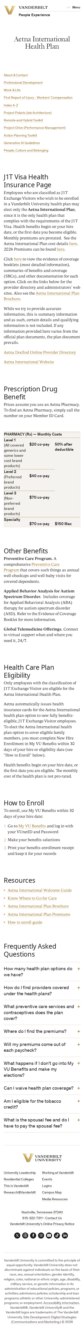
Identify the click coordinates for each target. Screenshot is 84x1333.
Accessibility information (61, 1303)
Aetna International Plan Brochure (38, 906)
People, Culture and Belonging (26, 150)
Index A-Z (11, 105)
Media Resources (55, 1199)
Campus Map (52, 1192)
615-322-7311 (32, 1218)
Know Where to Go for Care (32, 898)
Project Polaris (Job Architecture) (28, 113)
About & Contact (16, 75)
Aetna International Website (29, 362)
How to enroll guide (25, 922)
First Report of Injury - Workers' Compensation (38, 98)
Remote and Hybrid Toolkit (23, 120)
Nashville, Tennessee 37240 (42, 1212)
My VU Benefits (32, 826)
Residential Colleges (19, 1179)
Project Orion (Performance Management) (35, 128)
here (73, 243)
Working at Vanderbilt (58, 1173)
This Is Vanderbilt (16, 1186)
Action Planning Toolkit (20, 135)
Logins (47, 1186)
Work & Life (12, 90)
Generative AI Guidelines (22, 143)
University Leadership (20, 1173)
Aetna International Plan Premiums (39, 914)
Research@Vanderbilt (20, 1192)
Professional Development (23, 83)
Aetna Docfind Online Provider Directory (40, 352)
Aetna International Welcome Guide (40, 890)
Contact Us (53, 1218)
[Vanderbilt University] (42, 1157)
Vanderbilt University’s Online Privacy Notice (42, 1224)
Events (47, 1179)
